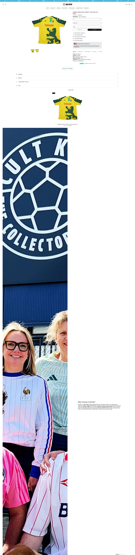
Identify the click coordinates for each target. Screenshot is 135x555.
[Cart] (132, 4)
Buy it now (94, 29)
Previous (31, 30)
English (118, 554)
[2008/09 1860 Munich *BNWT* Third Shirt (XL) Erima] (67, 107)
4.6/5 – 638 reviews (82, 16)
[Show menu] (3, 4)
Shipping (20, 74)
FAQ (19, 85)
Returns (20, 78)
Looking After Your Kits (23, 81)
